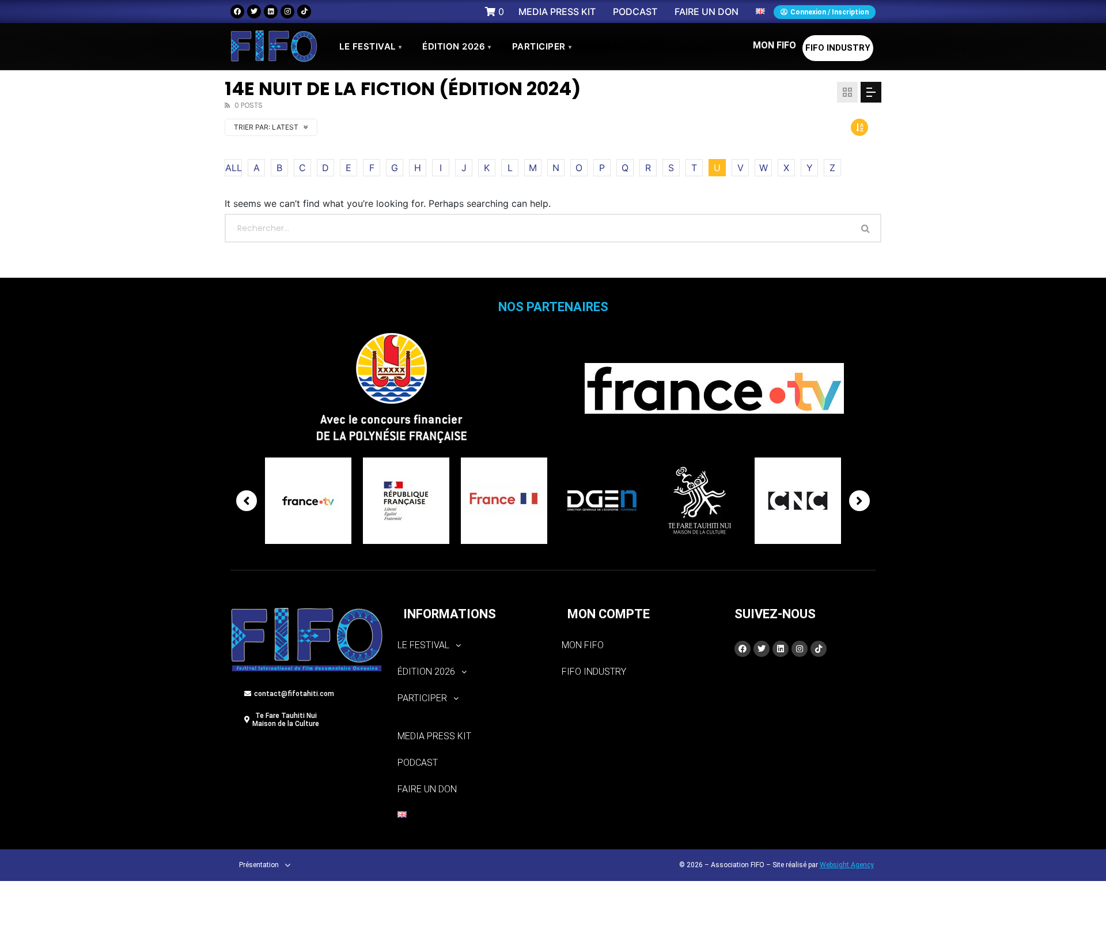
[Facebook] (237, 11)
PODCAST (417, 762)
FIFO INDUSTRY (837, 48)
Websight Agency (847, 865)
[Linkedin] (271, 11)
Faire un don (427, 789)
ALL (233, 167)
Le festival (370, 46)
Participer (542, 46)
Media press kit (434, 736)
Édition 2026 (456, 46)
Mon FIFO (774, 45)
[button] (471, 645)
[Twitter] (254, 11)
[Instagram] (287, 11)
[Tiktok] (304, 11)
